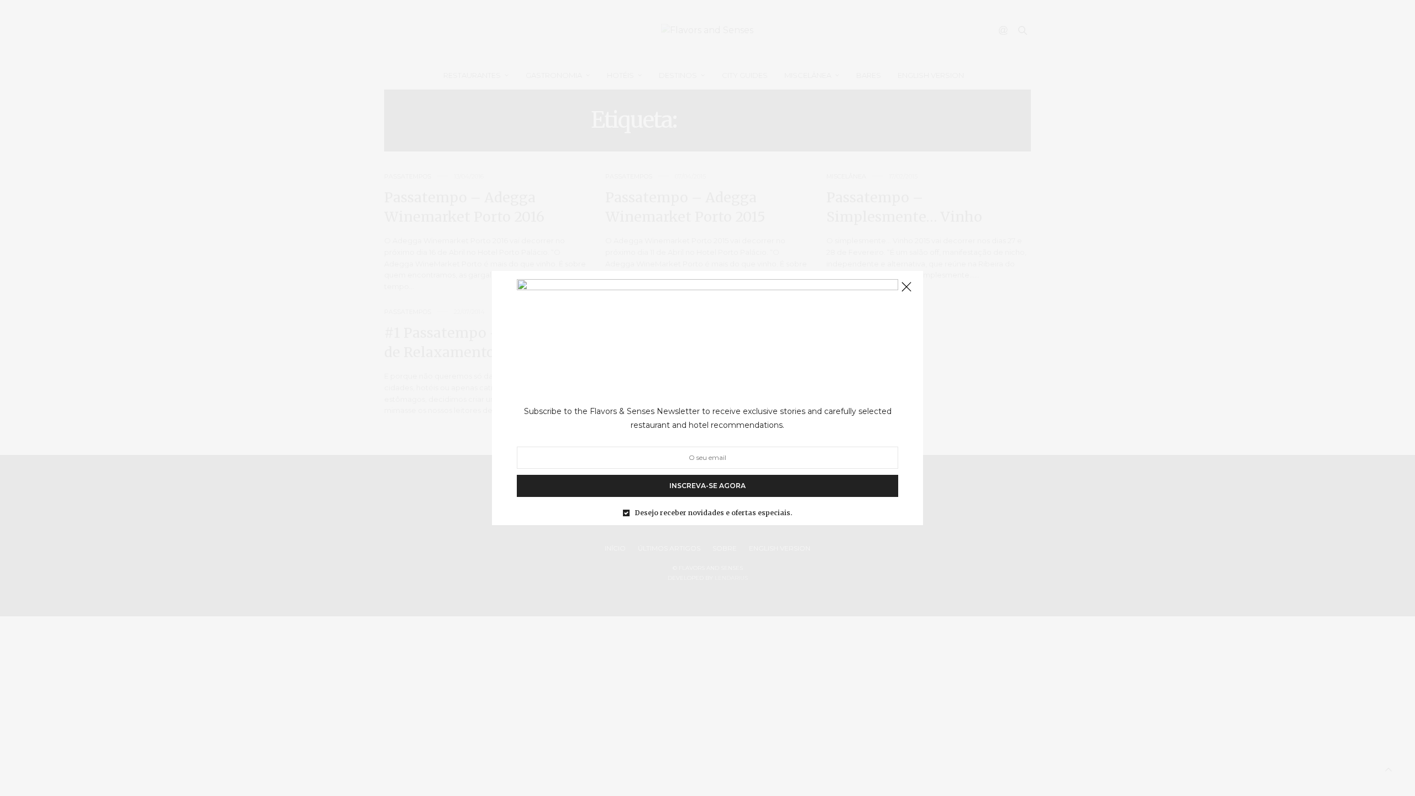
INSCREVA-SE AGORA (707, 485)
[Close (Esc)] (906, 287)
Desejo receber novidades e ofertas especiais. (713, 513)
